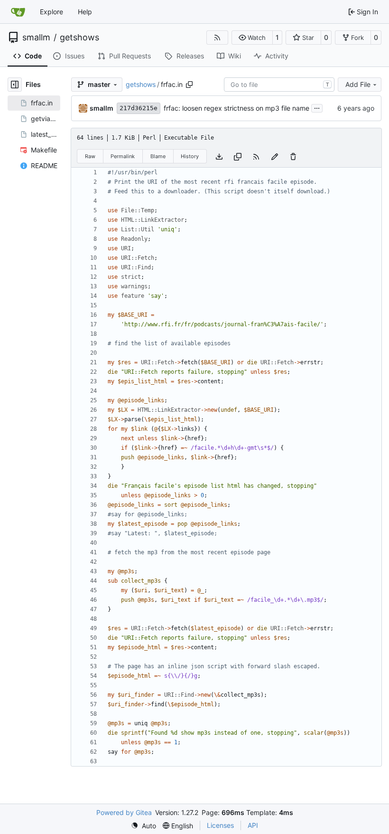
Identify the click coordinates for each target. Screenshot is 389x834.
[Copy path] (189, 84)
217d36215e (138, 108)
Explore (51, 12)
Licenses (220, 825)
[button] (252, 37)
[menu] (143, 826)
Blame (158, 156)
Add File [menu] (357, 84)
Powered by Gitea (124, 812)
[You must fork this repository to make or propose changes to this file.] (274, 156)
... (317, 107)
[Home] (18, 11)
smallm (36, 37)
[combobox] (279, 84)
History (190, 156)
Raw (90, 156)
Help (85, 12)
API (253, 825)
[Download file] (219, 156)
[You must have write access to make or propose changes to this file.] (293, 156)
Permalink (123, 156)
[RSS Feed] (217, 37)
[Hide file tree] (15, 84)
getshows (79, 37)
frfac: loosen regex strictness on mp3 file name (236, 108)
